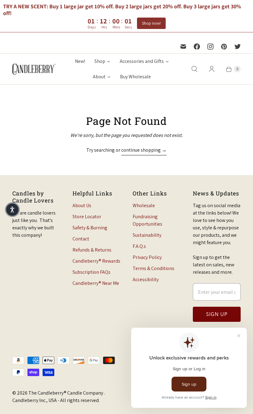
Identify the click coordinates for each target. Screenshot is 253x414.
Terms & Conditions (153, 268)
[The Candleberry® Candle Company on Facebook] (197, 46)
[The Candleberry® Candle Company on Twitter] (237, 46)
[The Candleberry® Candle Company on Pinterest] (224, 46)
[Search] (194, 69)
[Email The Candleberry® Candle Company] (183, 46)
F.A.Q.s (139, 246)
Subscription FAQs (91, 272)
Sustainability (147, 235)
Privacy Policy (147, 257)
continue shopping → (144, 150)
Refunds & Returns (92, 250)
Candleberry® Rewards (96, 261)
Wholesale (144, 205)
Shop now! (151, 23)
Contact (81, 239)
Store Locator (87, 216)
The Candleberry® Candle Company (66, 393)
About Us (82, 205)
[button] (12, 209)
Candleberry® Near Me (96, 283)
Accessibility (146, 279)
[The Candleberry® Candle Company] (34, 69)
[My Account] (211, 69)
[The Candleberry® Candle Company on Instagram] (210, 46)
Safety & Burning (90, 227)
